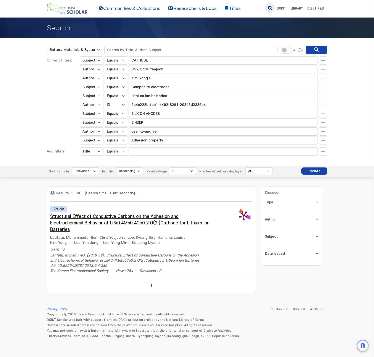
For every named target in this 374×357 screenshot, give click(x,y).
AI (295, 50)
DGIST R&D (315, 8)
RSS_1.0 (282, 309)
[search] (316, 50)
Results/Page (157, 171)
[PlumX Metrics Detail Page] (244, 215)
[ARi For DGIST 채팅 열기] (363, 346)
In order (108, 171)
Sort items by (59, 171)
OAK (121, 320)
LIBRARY (296, 8)
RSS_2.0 (299, 309)
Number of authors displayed (221, 171)
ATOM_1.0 (317, 309)
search (270, 8)
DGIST (281, 8)
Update (314, 171)
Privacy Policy (57, 309)
